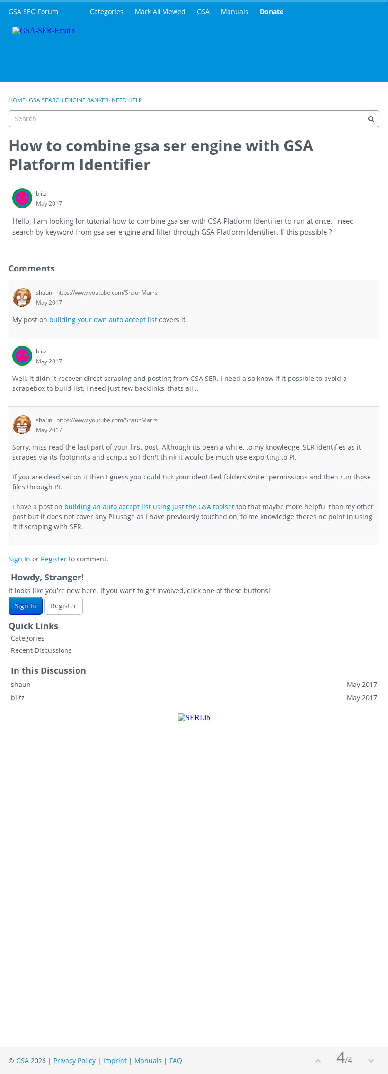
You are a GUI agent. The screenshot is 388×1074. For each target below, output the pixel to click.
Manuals (234, 11)
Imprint (115, 1060)
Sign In (19, 558)
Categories (106, 11)
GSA (203, 11)
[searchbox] (194, 118)
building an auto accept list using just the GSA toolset (149, 506)
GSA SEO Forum (33, 11)
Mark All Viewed (160, 11)
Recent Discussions (41, 650)
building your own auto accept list (103, 319)
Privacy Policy (74, 1060)
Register (54, 558)
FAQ (175, 1060)
